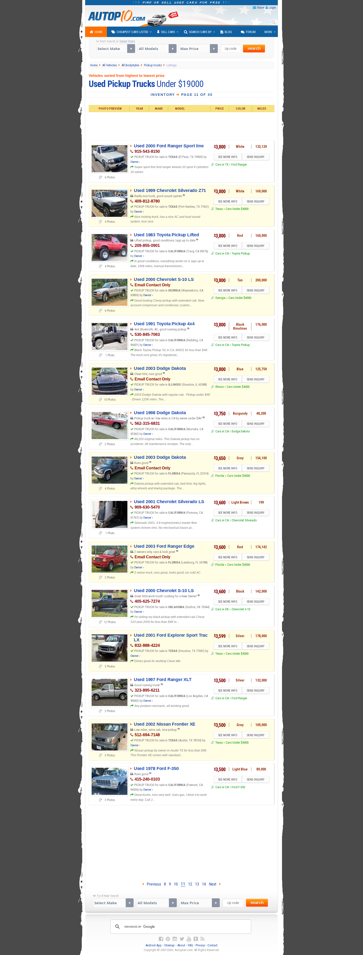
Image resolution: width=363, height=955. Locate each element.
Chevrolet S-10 (241, 609)
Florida (219, 476)
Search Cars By (200, 32)
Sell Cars (168, 32)
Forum (251, 32)
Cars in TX (221, 164)
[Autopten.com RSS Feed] (202, 939)
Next (214, 884)
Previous (152, 884)
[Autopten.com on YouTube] (189, 939)
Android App (153, 945)
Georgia (220, 298)
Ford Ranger (239, 164)
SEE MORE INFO (227, 157)
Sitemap (169, 945)
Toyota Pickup (241, 253)
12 (190, 884)
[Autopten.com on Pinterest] (168, 939)
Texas (218, 209)
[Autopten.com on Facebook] (161, 939)
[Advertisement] (182, 126)
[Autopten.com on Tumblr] (196, 939)
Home (98, 32)
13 (197, 884)
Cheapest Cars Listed (132, 32)
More (268, 32)
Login (272, 7)
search (254, 48)
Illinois (219, 387)
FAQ (190, 945)
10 (176, 884)
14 (204, 884)
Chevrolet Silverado (244, 520)
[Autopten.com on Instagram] (175, 939)
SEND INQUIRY (255, 157)
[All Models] (157, 48)
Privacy (200, 945)
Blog (228, 32)
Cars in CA (221, 253)
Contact (212, 945)
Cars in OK (221, 609)
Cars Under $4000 (237, 209)
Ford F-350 (238, 787)
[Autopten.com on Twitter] (182, 939)
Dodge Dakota (241, 431)
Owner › (135, 162)
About (181, 945)
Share (260, 7)
